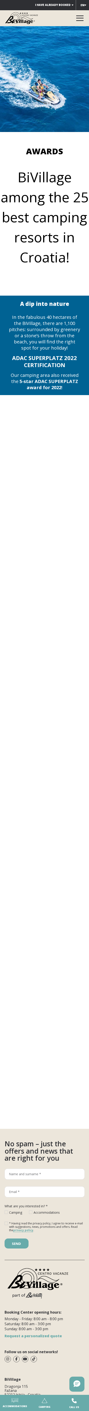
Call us (74, 1407)
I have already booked (53, 5)
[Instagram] (8, 1359)
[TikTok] (34, 1359)
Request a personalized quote (33, 1336)
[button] (76, 1384)
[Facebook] (16, 1359)
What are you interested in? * (26, 1206)
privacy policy (23, 1230)
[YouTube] (25, 1359)
